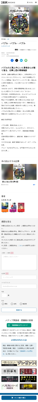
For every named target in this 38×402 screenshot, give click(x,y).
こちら (20, 245)
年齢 (2, 291)
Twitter (16, 60)
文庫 (8, 39)
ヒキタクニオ (5, 46)
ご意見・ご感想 (5, 253)
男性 (6, 304)
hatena (21, 60)
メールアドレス (5, 282)
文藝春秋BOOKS (8, 2)
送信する (19, 310)
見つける (30, 2)
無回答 (25, 304)
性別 (2, 300)
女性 (15, 304)
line (25, 60)
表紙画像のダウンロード (20, 325)
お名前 (3, 273)
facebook (12, 60)
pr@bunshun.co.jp (19, 340)
